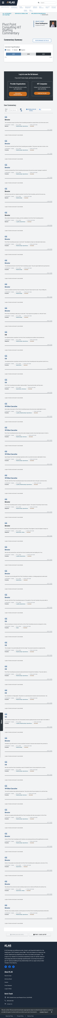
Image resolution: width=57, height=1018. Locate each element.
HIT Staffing (6, 15)
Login (6, 135)
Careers (6, 982)
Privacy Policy (20, 1016)
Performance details (42, 40)
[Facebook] (9, 967)
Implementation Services (38, 13)
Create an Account (12, 135)
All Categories (7, 13)
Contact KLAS (42, 93)
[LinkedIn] (6, 967)
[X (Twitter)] (13, 967)
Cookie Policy (44, 1012)
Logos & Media (8, 988)
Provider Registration (18, 94)
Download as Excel (31, 109)
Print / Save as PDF (40, 934)
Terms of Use (30, 1016)
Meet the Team (8, 975)
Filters (1, 722)
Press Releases (8, 985)
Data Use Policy (9, 1016)
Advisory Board (8, 979)
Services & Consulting (21, 13)
